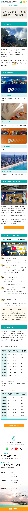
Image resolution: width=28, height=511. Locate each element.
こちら (12, 390)
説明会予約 (15, 482)
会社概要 (14, 488)
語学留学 (14, 472)
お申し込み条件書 (16, 493)
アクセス (14, 490)
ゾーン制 (17, 331)
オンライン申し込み (17, 485)
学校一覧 (14, 476)
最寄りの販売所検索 (14, 227)
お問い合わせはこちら (14, 425)
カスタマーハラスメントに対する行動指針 (19, 495)
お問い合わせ (15, 480)
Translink (6, 267)
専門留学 (14, 474)
